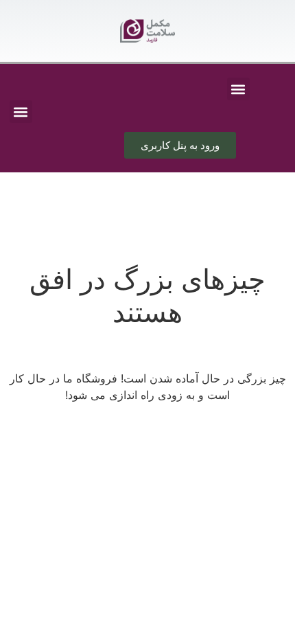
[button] (238, 89)
